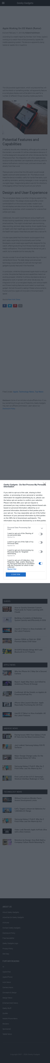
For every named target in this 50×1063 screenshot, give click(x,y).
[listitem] (25, 528)
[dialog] (25, 531)
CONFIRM (15, 574)
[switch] (41, 534)
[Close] (45, 485)
